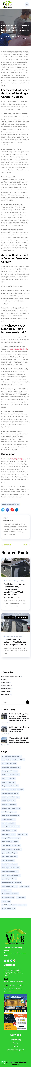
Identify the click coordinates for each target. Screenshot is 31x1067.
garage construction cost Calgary (11, 845)
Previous (7, 545)
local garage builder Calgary (10, 871)
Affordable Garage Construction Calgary (13, 760)
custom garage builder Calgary (10, 797)
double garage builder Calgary (10, 816)
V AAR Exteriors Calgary (8, 909)
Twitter (3, 510)
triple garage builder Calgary (10, 894)
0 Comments (6, 38)
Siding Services (5, 691)
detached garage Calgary (9, 812)
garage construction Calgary (10, 842)
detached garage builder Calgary (11, 808)
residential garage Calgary (9, 886)
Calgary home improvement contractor (12, 790)
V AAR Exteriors (21, 897)
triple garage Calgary (8, 897)
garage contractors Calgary (9, 856)
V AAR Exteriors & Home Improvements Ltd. (14, 905)
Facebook (7, 510)
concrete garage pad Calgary (10, 793)
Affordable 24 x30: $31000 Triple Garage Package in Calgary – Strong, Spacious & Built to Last (19, 740)
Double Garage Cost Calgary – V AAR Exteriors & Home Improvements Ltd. (15, 642)
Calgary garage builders (8, 782)
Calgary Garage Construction (10, 786)
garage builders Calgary (8, 834)
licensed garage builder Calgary (10, 868)
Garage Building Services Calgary (11, 838)
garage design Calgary (8, 860)
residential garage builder (9, 879)
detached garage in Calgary (16, 459)
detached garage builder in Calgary (19, 349)
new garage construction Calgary (11, 875)
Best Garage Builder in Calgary (10, 504)
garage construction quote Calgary (11, 849)
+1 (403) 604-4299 (16, 985)
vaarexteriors (6, 36)
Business (7, 562)
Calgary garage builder (8, 778)
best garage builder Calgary (9, 771)
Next (25, 545)
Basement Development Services (10, 676)
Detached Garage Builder (9, 804)
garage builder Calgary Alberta (10, 827)
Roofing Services (6, 688)
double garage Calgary (8, 819)
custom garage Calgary (8, 801)
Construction (9, 617)
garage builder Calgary (8, 823)
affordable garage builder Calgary (11, 756)
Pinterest (12, 510)
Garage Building (5, 685)
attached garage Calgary (9, 763)
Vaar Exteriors (22, 617)
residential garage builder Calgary (11, 883)
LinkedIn (16, 510)
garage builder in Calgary (9, 830)
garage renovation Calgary (9, 864)
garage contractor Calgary (9, 853)
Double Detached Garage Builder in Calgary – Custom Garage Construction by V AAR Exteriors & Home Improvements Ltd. (14, 590)
